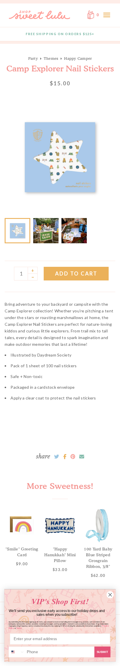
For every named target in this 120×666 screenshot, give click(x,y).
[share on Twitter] (56, 456)
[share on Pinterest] (72, 456)
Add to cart (76, 273)
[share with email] (81, 456)
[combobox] (17, 652)
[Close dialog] (110, 594)
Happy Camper (78, 58)
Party (33, 58)
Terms (19, 628)
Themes (51, 58)
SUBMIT (102, 652)
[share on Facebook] (64, 456)
